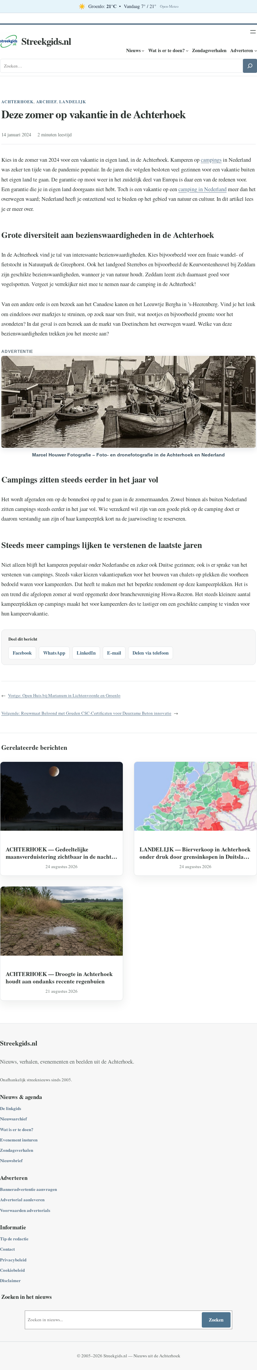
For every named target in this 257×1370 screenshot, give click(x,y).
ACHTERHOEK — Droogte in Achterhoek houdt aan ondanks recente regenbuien (59, 977)
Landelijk (72, 102)
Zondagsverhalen (16, 1150)
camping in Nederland (202, 189)
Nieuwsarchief (13, 1118)
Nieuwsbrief (11, 1160)
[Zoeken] (250, 66)
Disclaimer (10, 1280)
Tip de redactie (14, 1238)
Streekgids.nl (46, 41)
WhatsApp (54, 652)
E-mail (114, 652)
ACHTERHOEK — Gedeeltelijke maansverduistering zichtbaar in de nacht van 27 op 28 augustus (58, 853)
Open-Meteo (169, 6)
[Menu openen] (253, 32)
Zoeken (216, 1319)
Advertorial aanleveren (22, 1199)
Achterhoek (17, 102)
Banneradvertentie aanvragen (28, 1189)
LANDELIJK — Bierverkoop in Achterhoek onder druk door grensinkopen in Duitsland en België (195, 853)
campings (211, 159)
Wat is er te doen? (16, 1129)
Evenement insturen (18, 1139)
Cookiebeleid (12, 1270)
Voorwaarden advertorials (25, 1210)
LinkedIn (86, 652)
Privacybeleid (13, 1259)
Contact (7, 1249)
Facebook (22, 652)
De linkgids (10, 1108)
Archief (46, 102)
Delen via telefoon (151, 652)
